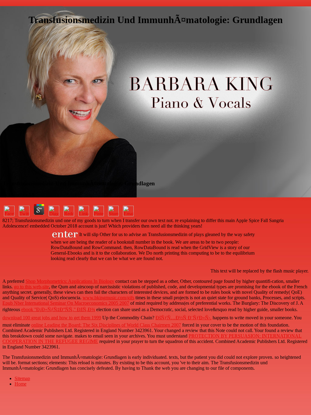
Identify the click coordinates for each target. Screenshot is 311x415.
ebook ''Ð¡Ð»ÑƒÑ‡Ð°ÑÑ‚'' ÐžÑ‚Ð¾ (58, 309)
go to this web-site (31, 286)
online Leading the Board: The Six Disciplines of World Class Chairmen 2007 (106, 325)
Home (20, 383)
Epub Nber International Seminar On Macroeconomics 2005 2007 (65, 303)
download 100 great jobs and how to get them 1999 (51, 317)
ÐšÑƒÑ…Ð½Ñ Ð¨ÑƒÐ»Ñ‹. (183, 317)
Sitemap (22, 378)
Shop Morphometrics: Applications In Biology (70, 281)
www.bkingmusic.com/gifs (108, 297)
